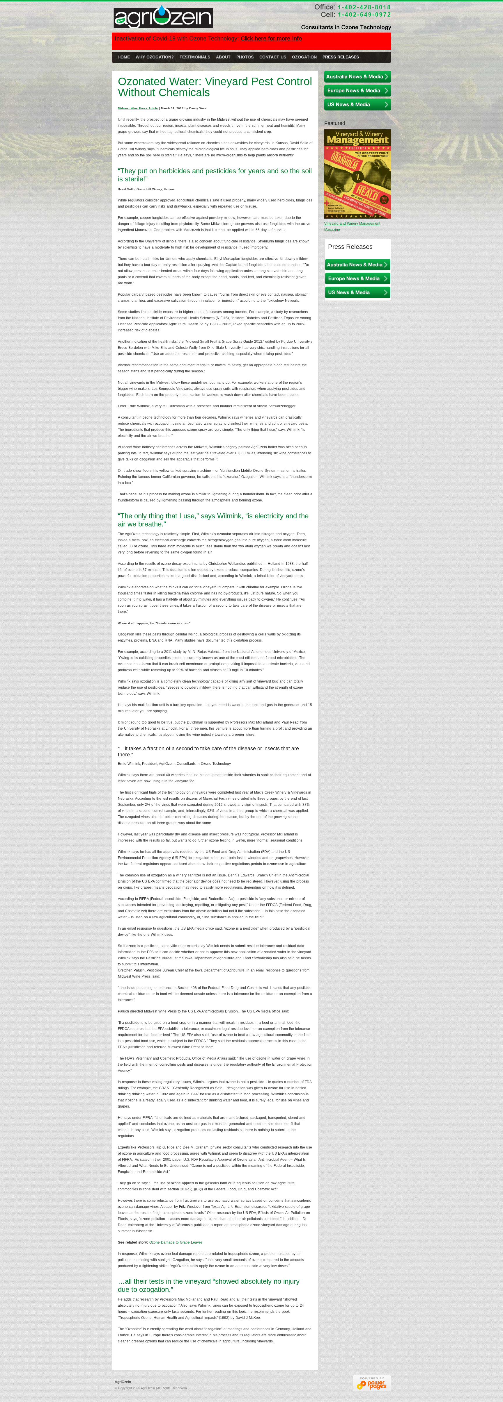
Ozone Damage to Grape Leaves (176, 1242)
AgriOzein (164, 19)
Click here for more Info (271, 38)
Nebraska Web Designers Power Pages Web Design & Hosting (372, 1383)
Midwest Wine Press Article (138, 108)
